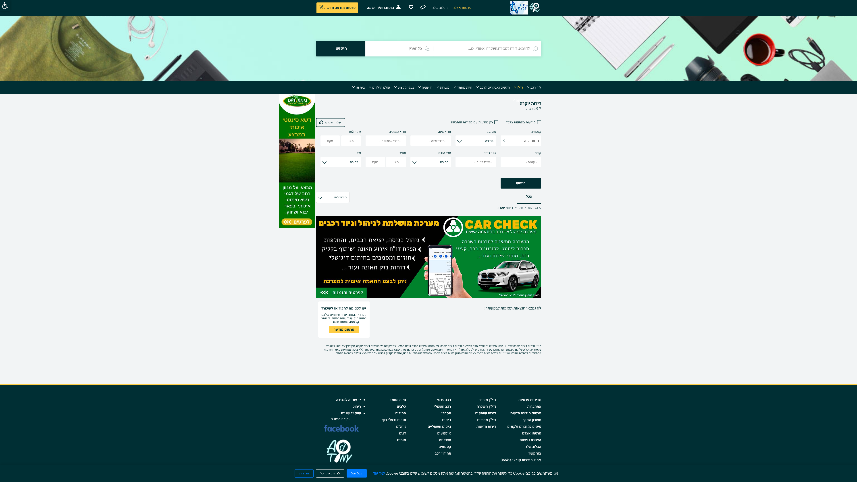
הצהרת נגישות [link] (530, 440)
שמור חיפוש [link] (333, 122)
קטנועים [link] (445, 446)
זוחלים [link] (401, 426)
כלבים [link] (401, 406)
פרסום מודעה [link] (343, 329)
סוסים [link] (401, 440)
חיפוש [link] (521, 183)
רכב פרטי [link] (444, 400)
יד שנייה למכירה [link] (348, 400)
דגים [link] (402, 433)
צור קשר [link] (534, 453)
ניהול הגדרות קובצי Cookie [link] (521, 460)
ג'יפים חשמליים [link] (439, 426)
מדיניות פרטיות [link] (529, 400)
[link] (5, 5)
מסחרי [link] (446, 413)
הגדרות (304, 473)
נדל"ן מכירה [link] (487, 400)
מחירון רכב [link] (443, 453)
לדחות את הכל (330, 473)
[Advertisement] (561, 161)
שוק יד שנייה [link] (351, 413)
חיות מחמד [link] (398, 400)
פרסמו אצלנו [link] (531, 433)
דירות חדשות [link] (486, 426)
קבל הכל (356, 473)
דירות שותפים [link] (485, 413)
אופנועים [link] (444, 433)
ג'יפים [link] (446, 420)
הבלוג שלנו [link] (532, 446)
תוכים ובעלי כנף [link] (394, 420)
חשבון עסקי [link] (532, 420)
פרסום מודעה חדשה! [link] (525, 413)
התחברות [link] (534, 406)
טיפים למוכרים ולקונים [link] (524, 426)
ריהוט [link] (356, 406)
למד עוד (379, 473)
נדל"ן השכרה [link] (486, 406)
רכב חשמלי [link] (442, 406)
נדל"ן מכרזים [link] (486, 420)
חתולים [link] (400, 413)
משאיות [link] (445, 440)
